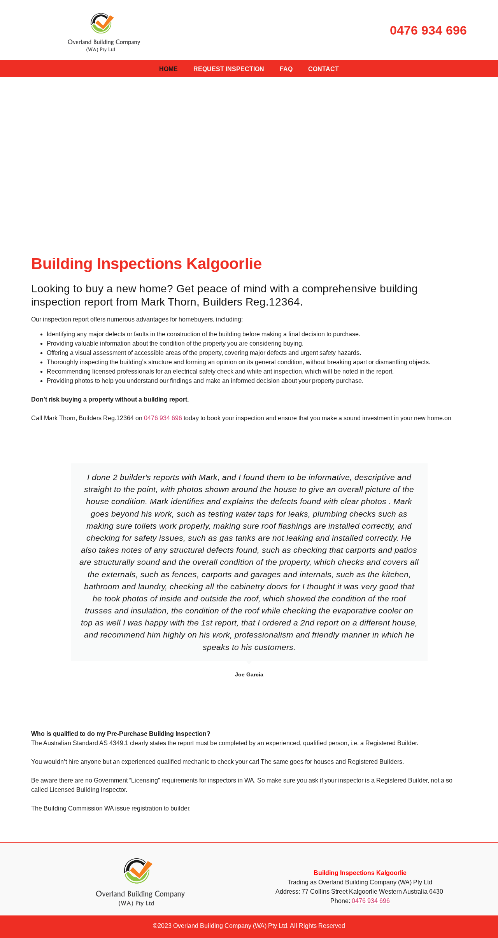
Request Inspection (228, 69)
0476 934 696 (428, 30)
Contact (323, 69)
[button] (38, 571)
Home (168, 69)
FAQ (286, 69)
